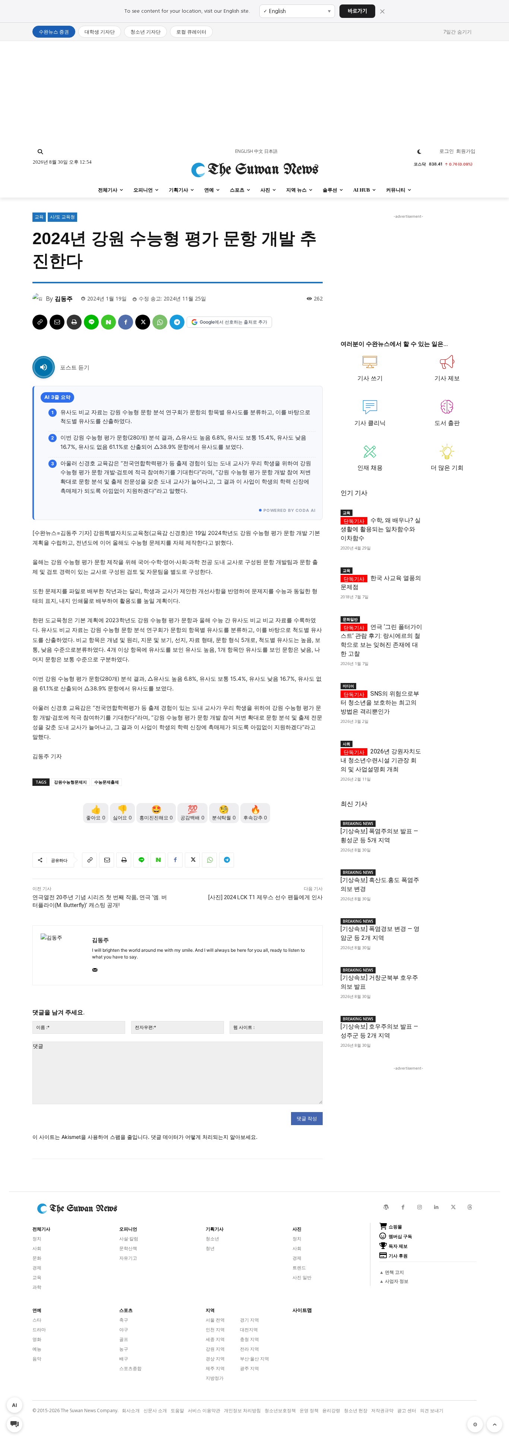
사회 (346, 743)
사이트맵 (302, 1310)
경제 (36, 1268)
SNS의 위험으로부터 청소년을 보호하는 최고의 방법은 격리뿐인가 (380, 702)
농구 (123, 1349)
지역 (210, 1310)
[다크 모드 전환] (419, 151)
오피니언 (128, 1229)
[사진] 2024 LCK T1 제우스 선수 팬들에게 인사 (265, 897)
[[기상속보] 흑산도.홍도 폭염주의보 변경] (449, 878)
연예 (36, 1310)
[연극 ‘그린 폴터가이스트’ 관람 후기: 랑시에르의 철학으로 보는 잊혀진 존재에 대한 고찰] (449, 625)
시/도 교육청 (62, 217)
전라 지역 (249, 1349)
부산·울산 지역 (254, 1358)
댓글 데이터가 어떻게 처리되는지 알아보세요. (204, 1137)
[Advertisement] (254, 93)
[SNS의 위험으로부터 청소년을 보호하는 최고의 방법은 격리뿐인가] (449, 691)
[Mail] (95, 968)
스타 (36, 1320)
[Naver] (108, 322)
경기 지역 (249, 1320)
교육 (39, 217)
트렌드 (299, 1268)
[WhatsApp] (159, 322)
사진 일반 (302, 1277)
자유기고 (128, 1258)
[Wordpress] (386, 1207)
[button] (40, 151)
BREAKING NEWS (358, 823)
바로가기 (357, 11)
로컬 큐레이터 (191, 32)
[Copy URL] (39, 322)
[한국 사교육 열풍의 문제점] (449, 576)
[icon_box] (370, 371)
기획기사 (215, 1229)
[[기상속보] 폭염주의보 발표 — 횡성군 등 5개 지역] (449, 829)
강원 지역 (215, 1349)
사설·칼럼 (128, 1238)
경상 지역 (215, 1358)
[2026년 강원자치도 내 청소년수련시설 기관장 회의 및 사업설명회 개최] (449, 749)
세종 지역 (215, 1339)
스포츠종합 (130, 1368)
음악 (36, 1358)
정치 (36, 1238)
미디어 (348, 686)
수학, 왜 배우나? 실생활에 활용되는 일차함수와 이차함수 (381, 529)
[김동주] (39, 298)
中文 (258, 151)
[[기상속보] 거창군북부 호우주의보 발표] (449, 975)
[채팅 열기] (14, 1424)
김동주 (64, 299)
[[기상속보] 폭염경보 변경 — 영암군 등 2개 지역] (449, 927)
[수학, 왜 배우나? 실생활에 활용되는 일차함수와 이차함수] (449, 518)
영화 (36, 1339)
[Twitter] (453, 1207)
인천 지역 (215, 1329)
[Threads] (470, 1207)
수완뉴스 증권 (54, 32)
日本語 (271, 151)
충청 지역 (249, 1339)
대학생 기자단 (100, 32)
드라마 (39, 1329)
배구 (123, 1358)
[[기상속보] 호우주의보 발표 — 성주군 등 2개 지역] (449, 1024)
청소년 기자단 (145, 32)
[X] (142, 322)
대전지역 (249, 1329)
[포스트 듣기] (43, 367)
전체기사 (41, 1229)
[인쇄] (74, 322)
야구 (123, 1329)
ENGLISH (244, 151)
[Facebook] (125, 322)
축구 (123, 1320)
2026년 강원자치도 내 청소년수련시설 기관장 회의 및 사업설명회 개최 (381, 760)
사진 (297, 1229)
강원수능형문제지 (70, 782)
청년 (210, 1248)
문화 (36, 1258)
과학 (36, 1287)
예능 (36, 1349)
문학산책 (128, 1248)
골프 (123, 1339)
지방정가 (215, 1378)
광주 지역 (249, 1368)
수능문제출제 (106, 782)
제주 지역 (215, 1368)
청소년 (212, 1238)
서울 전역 (215, 1320)
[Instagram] (419, 1207)
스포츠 (126, 1310)
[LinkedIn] (436, 1207)
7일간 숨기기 (457, 32)
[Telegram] (177, 322)
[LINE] (91, 322)
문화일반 (350, 619)
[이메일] (57, 322)
